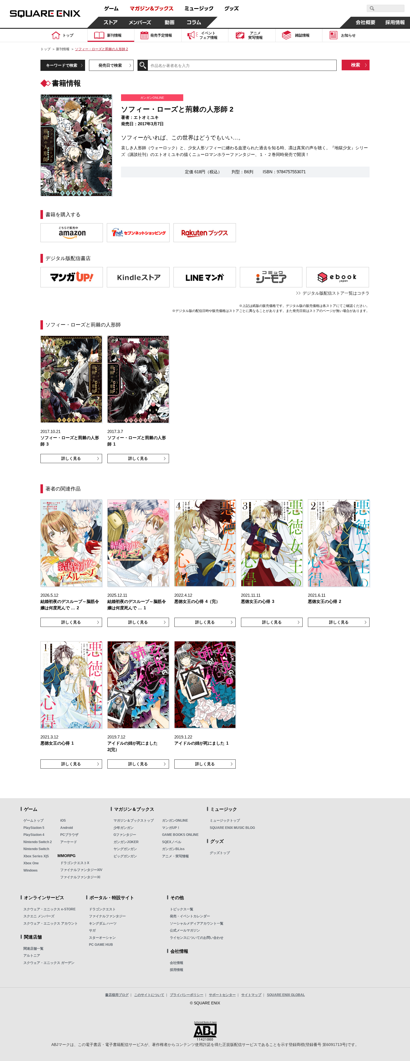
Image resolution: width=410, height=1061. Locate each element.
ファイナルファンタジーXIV (81, 870)
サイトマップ (251, 995)
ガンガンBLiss (173, 849)
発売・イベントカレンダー (190, 916)
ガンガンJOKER (126, 842)
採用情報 (176, 970)
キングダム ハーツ (103, 923)
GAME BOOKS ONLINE (180, 835)
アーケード (68, 842)
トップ (45, 49)
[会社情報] (365, 22)
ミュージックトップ (225, 820)
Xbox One (31, 863)
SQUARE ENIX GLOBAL (286, 995)
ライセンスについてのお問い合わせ (196, 938)
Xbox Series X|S (36, 856)
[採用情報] (395, 22)
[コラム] (194, 22)
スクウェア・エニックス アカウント (50, 923)
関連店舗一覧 (33, 949)
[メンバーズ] (140, 22)
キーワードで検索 (61, 65)
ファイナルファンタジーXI (80, 877)
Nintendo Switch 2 (37, 842)
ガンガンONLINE (175, 820)
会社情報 (176, 963)
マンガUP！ (171, 828)
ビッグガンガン (125, 856)
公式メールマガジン (185, 930)
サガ (92, 930)
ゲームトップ (33, 820)
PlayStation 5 (33, 828)
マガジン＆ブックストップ (134, 820)
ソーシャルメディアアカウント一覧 (196, 923)
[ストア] (110, 22)
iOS (63, 820)
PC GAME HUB (101, 945)
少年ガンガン (124, 828)
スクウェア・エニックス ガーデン (48, 963)
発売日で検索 (110, 65)
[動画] (169, 22)
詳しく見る (71, 458)
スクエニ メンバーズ (38, 916)
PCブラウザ (69, 835)
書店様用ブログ (117, 995)
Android (66, 828)
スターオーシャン (102, 938)
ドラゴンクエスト (102, 909)
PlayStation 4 (33, 835)
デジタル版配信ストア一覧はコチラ (336, 293)
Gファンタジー (125, 835)
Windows (30, 870)
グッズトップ (220, 853)
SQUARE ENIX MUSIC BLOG (232, 828)
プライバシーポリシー (186, 995)
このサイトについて (149, 995)
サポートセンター (222, 995)
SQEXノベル (171, 842)
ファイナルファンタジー (107, 916)
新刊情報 (62, 49)
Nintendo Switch (36, 849)
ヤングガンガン (125, 849)
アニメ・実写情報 (175, 856)
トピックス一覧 (181, 909)
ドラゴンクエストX (74, 863)
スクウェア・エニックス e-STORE (49, 909)
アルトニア (31, 955)
